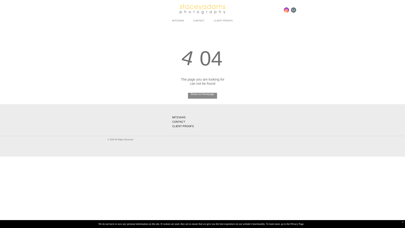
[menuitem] (178, 20)
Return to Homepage (202, 94)
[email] (293, 10)
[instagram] (286, 10)
